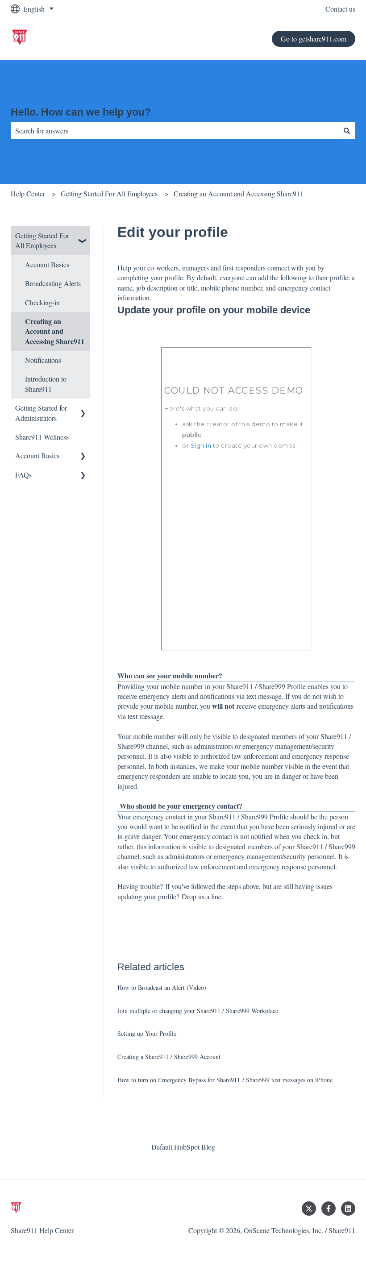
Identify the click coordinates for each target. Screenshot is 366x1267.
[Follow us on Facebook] (328, 1208)
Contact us (340, 8)
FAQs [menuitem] (23, 474)
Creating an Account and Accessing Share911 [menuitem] (54, 331)
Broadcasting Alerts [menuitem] (53, 283)
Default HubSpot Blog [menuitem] (183, 1146)
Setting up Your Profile (146, 1033)
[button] (83, 236)
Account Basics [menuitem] (47, 264)
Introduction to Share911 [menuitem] (46, 383)
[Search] (346, 130)
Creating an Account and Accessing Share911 (239, 193)
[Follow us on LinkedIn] (348, 1208)
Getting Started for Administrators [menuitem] (41, 412)
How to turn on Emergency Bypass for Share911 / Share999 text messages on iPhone (225, 1080)
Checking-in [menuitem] (42, 302)
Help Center (28, 193)
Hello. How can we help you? (81, 112)
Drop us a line (201, 896)
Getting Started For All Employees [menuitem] (42, 240)
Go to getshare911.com (313, 38)
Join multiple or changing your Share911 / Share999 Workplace (197, 1010)
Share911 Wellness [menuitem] (42, 436)
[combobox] (174, 130)
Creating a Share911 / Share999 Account (168, 1056)
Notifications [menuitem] (43, 360)
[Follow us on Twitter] (309, 1208)
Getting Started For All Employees (109, 193)
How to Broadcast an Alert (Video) (161, 987)
